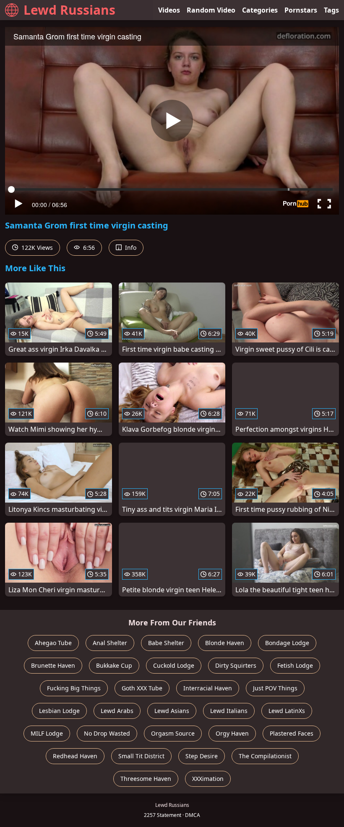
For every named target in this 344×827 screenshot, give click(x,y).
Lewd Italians (229, 711)
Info (129, 247)
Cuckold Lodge (173, 665)
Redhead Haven (75, 756)
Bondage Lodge (287, 643)
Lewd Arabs (117, 711)
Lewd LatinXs (286, 711)
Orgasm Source (173, 733)
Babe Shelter (166, 643)
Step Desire (201, 756)
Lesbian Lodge (59, 711)
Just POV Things (275, 688)
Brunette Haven (53, 665)
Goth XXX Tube (142, 688)
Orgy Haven (232, 733)
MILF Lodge (47, 733)
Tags (331, 10)
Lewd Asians (171, 711)
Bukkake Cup (114, 665)
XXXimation (208, 779)
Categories (260, 10)
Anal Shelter (110, 643)
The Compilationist (265, 756)
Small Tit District (141, 756)
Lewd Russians (69, 9)
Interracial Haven (207, 688)
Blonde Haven (224, 643)
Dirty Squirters (235, 665)
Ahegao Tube (53, 643)
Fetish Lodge (295, 665)
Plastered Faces (291, 733)
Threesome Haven (145, 779)
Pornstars (300, 10)
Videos (169, 10)
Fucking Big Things (74, 688)
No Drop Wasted (107, 733)
